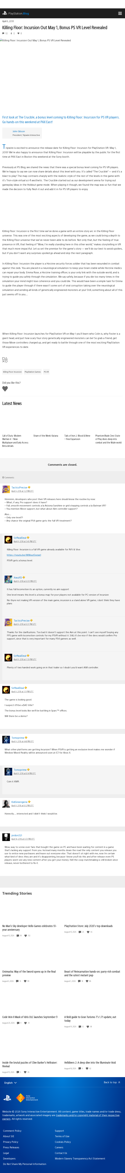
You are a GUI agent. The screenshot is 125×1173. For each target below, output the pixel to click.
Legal (6, 1153)
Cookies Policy (63, 1141)
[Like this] (25, 935)
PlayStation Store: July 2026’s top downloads (88, 926)
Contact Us (61, 1153)
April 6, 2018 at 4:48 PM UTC (22, 741)
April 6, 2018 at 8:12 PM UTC (22, 805)
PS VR (46, 372)
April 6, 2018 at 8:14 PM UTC (25, 773)
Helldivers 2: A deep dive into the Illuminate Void (90, 1062)
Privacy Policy (10, 1141)
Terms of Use (62, 1136)
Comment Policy (12, 1130)
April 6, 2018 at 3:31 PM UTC (22, 691)
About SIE (8, 1136)
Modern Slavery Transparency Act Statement (80, 1158)
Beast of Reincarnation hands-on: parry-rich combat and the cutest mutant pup (92, 973)
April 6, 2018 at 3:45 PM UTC (25, 541)
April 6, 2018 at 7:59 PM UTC (25, 659)
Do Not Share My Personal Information (24, 1164)
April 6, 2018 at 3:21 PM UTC (22, 491)
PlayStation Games (33, 372)
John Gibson (19, 131)
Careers (59, 1147)
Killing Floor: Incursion (12, 372)
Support (59, 1130)
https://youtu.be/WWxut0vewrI (24, 554)
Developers (9, 1158)
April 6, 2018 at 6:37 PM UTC (25, 624)
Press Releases (11, 1147)
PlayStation (18, 13)
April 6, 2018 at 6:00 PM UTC (25, 581)
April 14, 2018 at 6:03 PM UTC (23, 838)
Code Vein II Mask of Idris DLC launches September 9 (29, 1017)
